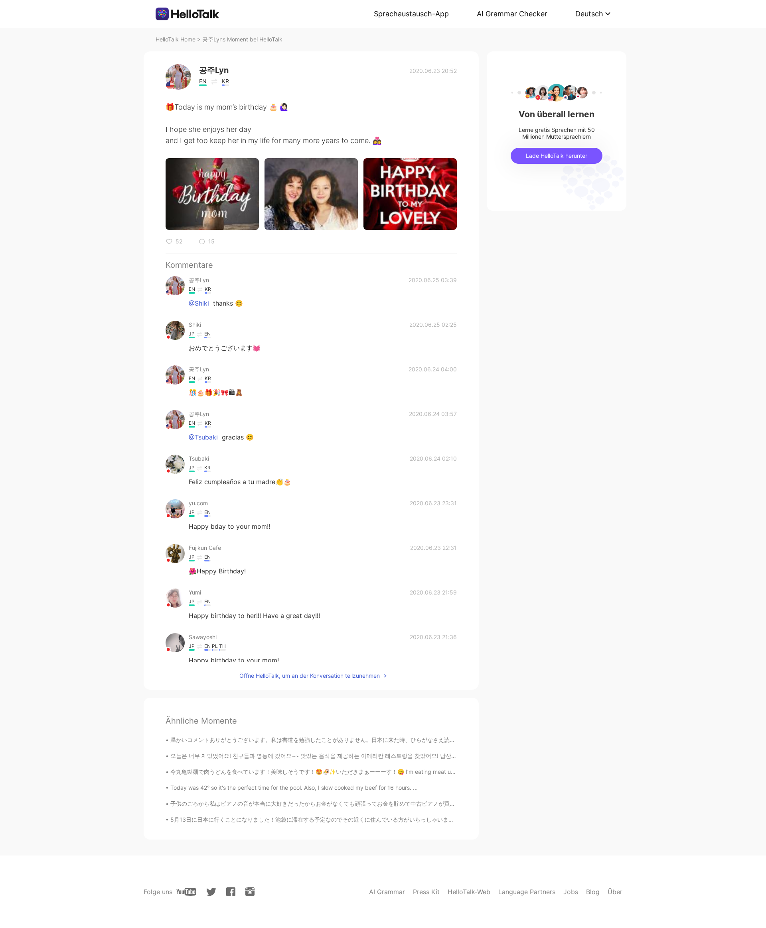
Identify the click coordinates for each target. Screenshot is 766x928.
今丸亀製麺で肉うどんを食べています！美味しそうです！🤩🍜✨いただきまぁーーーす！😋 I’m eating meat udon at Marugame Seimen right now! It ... (363, 771)
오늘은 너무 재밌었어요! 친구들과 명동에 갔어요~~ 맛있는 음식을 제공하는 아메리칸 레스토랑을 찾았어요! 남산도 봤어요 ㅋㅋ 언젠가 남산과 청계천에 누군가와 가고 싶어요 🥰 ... (394, 755)
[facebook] (230, 891)
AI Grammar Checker (512, 14)
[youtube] (186, 892)
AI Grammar (387, 892)
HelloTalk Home (175, 39)
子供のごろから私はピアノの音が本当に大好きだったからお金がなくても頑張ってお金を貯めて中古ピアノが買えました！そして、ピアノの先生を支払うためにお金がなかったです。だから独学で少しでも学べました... (443, 803)
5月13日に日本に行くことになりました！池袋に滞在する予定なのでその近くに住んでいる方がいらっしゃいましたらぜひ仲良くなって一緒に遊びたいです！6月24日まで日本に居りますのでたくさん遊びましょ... (437, 819)
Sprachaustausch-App (411, 14)
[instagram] (250, 891)
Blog (593, 892)
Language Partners (526, 892)
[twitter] (211, 892)
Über (615, 892)
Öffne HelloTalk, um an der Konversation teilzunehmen (309, 675)
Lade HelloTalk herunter (556, 155)
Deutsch (589, 14)
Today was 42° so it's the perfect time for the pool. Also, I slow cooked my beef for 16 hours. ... (294, 787)
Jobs (570, 892)
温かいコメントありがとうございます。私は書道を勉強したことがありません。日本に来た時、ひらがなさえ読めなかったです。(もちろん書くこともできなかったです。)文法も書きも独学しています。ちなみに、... (440, 739)
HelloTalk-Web (469, 892)
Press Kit (426, 892)
